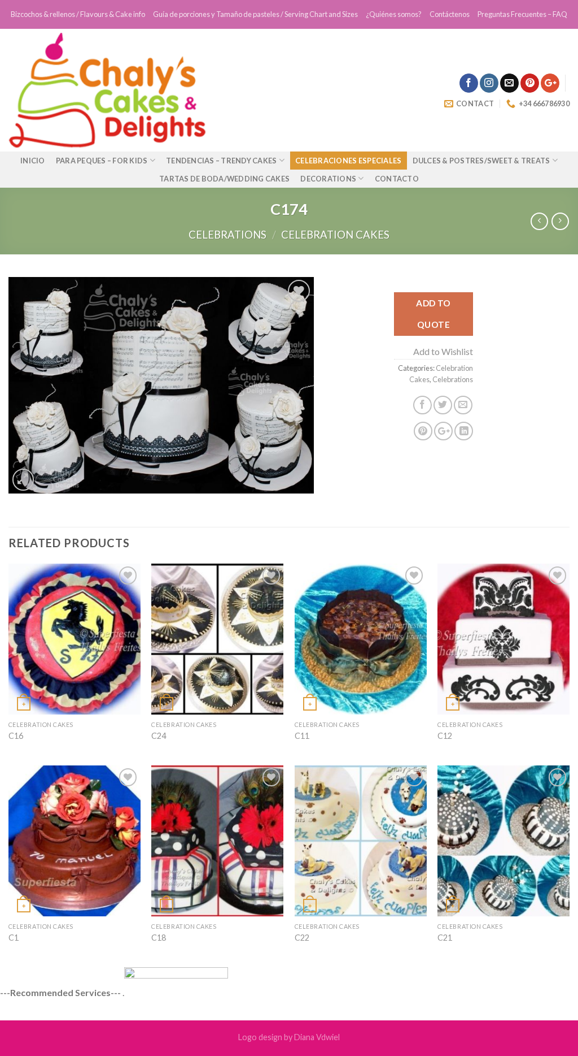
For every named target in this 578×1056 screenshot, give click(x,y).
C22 (302, 937)
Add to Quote (433, 313)
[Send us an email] (509, 83)
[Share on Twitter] (443, 405)
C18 (158, 937)
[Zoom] (23, 480)
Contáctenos (450, 14)
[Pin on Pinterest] (423, 431)
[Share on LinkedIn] (463, 431)
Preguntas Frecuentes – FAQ (522, 14)
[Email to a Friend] (463, 405)
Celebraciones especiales (348, 160)
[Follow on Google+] (550, 83)
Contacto (397, 178)
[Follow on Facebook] (468, 83)
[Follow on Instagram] (489, 83)
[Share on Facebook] (422, 405)
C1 (13, 937)
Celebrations (227, 234)
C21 (444, 937)
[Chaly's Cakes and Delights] (167, 90)
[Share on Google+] (443, 431)
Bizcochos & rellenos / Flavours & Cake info (78, 14)
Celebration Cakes (335, 234)
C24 (158, 736)
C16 (15, 736)
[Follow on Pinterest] (529, 83)
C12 (444, 736)
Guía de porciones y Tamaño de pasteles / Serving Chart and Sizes (255, 14)
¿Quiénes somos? (394, 14)
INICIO (32, 160)
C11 (302, 736)
